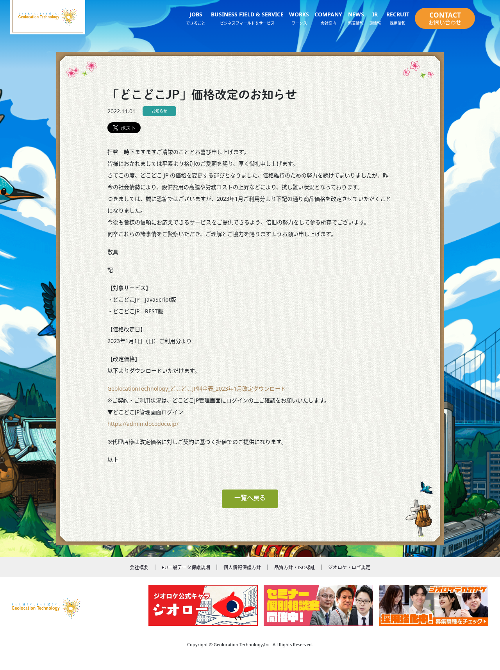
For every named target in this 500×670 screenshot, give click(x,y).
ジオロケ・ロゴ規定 (349, 567)
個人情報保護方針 (242, 567)
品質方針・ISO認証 (294, 567)
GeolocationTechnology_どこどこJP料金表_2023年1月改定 (180, 388)
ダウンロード (269, 388)
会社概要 (139, 567)
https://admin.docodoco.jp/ (143, 423)
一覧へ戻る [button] (250, 497)
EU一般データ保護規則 (186, 567)
